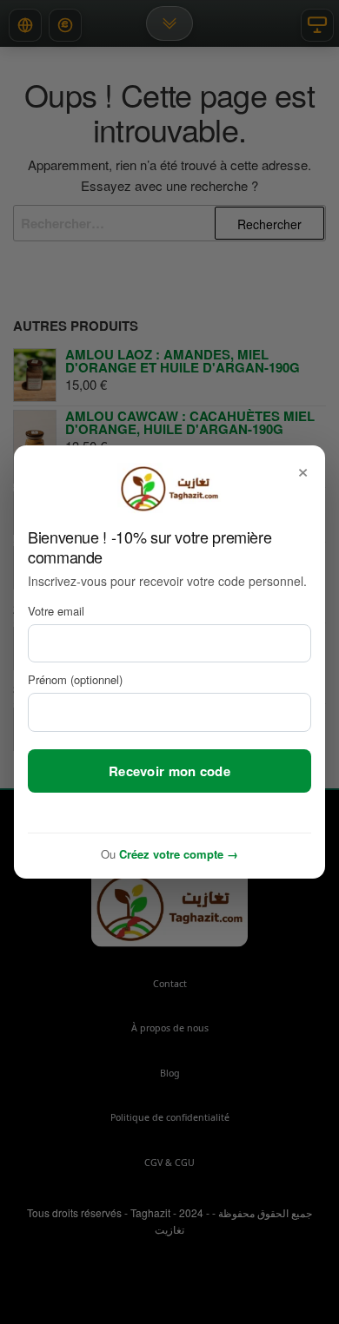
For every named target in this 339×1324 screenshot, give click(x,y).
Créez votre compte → (178, 854)
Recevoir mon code (169, 771)
